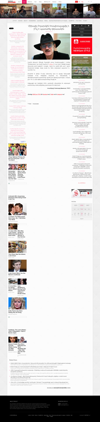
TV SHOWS (81, 29)
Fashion (20, 20)
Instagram (59, 94)
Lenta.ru (51, 64)
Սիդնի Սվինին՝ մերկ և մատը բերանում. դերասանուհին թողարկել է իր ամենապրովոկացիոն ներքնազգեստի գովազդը (41, 363)
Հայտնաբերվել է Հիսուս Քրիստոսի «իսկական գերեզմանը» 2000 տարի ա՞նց (82, 133)
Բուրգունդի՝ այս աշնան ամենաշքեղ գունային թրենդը (82, 116)
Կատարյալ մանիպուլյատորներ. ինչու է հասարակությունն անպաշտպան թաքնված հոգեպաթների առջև (82, 99)
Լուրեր (15, 20)
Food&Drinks (32, 20)
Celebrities (71, 20)
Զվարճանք (40, 20)
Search (81, 218)
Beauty (25, 20)
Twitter (52, 94)
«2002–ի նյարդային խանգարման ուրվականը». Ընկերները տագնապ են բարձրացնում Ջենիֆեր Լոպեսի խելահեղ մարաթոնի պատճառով (39, 370)
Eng (82, 1)
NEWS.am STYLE (36, 94)
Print (30, 103)
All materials (81, 183)
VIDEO (81, 35)
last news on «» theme (58, 387)
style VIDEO (79, 20)
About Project (14, 401)
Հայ (76, 1)
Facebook (45, 94)
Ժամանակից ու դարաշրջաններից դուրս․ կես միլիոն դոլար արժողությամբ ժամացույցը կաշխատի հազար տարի (82, 91)
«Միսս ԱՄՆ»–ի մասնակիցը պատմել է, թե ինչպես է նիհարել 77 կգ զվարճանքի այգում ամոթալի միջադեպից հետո (40, 382)
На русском (36, 103)
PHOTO (81, 32)
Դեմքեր (85, 20)
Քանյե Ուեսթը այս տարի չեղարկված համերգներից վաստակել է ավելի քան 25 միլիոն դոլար (34, 366)
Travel (46, 20)
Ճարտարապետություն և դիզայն (58, 20)
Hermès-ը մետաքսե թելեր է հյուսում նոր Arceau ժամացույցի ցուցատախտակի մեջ (82, 150)
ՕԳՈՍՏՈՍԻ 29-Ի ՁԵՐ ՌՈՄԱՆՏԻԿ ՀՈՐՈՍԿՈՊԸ (81, 83)
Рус (79, 1)
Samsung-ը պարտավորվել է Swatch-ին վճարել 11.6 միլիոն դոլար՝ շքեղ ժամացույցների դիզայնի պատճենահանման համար (81, 124)
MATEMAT (87, 415)
